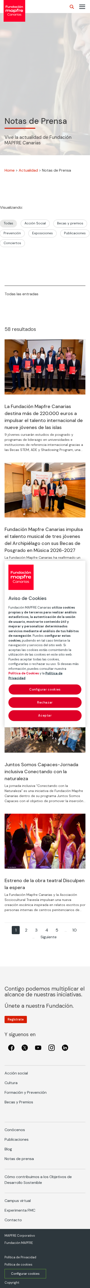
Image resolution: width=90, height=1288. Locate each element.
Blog (8, 1149)
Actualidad (28, 170)
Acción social (16, 1073)
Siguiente (49, 936)
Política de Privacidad (20, 1257)
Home (10, 170)
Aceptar (45, 715)
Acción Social (35, 223)
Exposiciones (42, 233)
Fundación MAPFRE (19, 1243)
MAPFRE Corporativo (20, 1236)
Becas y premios (70, 223)
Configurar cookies (25, 1274)
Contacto (13, 1219)
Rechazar (45, 702)
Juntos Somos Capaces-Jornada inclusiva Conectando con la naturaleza (41, 771)
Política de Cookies (23, 673)
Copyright (12, 1283)
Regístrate (16, 1019)
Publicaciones (75, 233)
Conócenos (15, 1129)
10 (74, 930)
